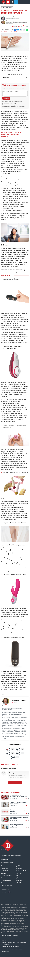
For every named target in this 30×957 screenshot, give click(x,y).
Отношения (4, 866)
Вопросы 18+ (19, 880)
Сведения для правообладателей (10, 946)
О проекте (3, 940)
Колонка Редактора (6, 885)
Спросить (6, 98)
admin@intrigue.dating (7, 862)
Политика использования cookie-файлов (12, 949)
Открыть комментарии (15, 782)
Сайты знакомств (6, 878)
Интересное (4, 870)
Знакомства (4, 868)
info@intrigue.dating (6, 859)
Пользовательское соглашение (9, 938)
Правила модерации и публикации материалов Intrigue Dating (13, 943)
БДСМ (17, 878)
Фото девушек (5, 883)
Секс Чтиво (19, 873)
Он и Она (3, 873)
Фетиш (17, 875)
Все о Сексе (19, 868)
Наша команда (5, 951)
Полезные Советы (6, 875)
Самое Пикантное (21, 870)
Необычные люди (6, 880)
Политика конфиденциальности (9, 935)
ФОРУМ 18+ (19, 883)
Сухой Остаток (20, 866)
